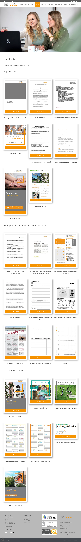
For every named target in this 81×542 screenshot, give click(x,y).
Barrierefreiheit (27, 522)
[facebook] (6, 533)
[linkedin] (8, 533)
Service (37, 4)
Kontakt (65, 4)
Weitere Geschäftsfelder (56, 4)
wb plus (6, 519)
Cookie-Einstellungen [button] (28, 520)
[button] (3, 539)
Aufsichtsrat (76, 540)
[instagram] (11, 533)
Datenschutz (26, 517)
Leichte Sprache (72, 4)
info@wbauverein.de (18, 1)
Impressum (26, 519)
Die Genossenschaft (45, 4)
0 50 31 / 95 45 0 (8, 1)
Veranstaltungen (8, 526)
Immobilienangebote (24, 4)
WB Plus (32, 4)
